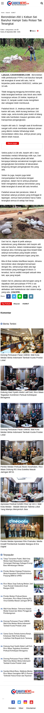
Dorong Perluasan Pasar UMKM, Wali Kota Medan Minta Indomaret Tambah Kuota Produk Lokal (22, 357)
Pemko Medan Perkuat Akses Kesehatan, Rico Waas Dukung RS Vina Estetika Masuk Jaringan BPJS (22, 469)
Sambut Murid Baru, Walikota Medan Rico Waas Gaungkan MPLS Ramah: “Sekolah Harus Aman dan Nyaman (18, 673)
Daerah (8, 12)
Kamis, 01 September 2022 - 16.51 (10, 32)
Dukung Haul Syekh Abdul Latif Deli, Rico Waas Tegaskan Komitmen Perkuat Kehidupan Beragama (22, 395)
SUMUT (13, 12)
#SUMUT (25, 304)
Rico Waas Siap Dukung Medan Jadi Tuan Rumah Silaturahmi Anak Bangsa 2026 (18, 586)
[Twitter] (14, 296)
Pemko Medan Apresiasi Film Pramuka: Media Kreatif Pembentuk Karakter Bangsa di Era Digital (21, 544)
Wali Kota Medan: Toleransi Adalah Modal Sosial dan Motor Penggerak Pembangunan (17, 611)
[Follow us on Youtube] (31, 702)
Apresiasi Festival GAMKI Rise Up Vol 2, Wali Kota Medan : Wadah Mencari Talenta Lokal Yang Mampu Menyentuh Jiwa (21, 506)
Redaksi (12, 708)
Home (2, 12)
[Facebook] (8, 296)
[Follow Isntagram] (25, 702)
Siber (21, 708)
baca (33, 31)
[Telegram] (31, 296)
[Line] (19, 296)
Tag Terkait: (6, 304)
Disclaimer (31, 708)
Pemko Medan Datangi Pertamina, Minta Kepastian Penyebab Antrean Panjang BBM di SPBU (17, 573)
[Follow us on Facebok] (13, 702)
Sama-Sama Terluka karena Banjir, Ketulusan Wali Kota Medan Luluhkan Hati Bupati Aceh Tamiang (17, 636)
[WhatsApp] (25, 296)
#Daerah (16, 304)
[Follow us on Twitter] (19, 702)
